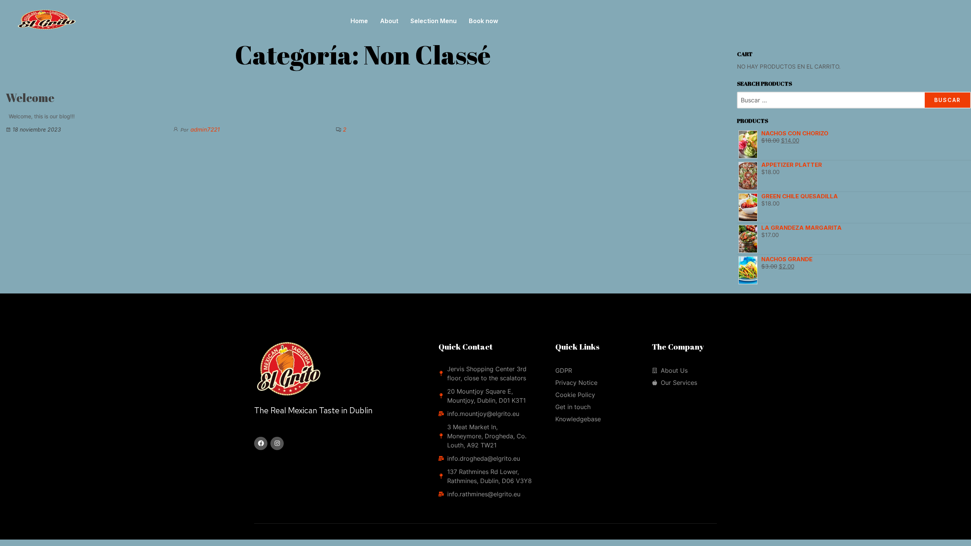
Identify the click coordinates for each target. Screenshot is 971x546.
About (389, 21)
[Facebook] (260, 443)
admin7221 (205, 129)
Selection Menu (433, 21)
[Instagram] (277, 443)
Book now (483, 21)
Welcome (30, 97)
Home (359, 21)
